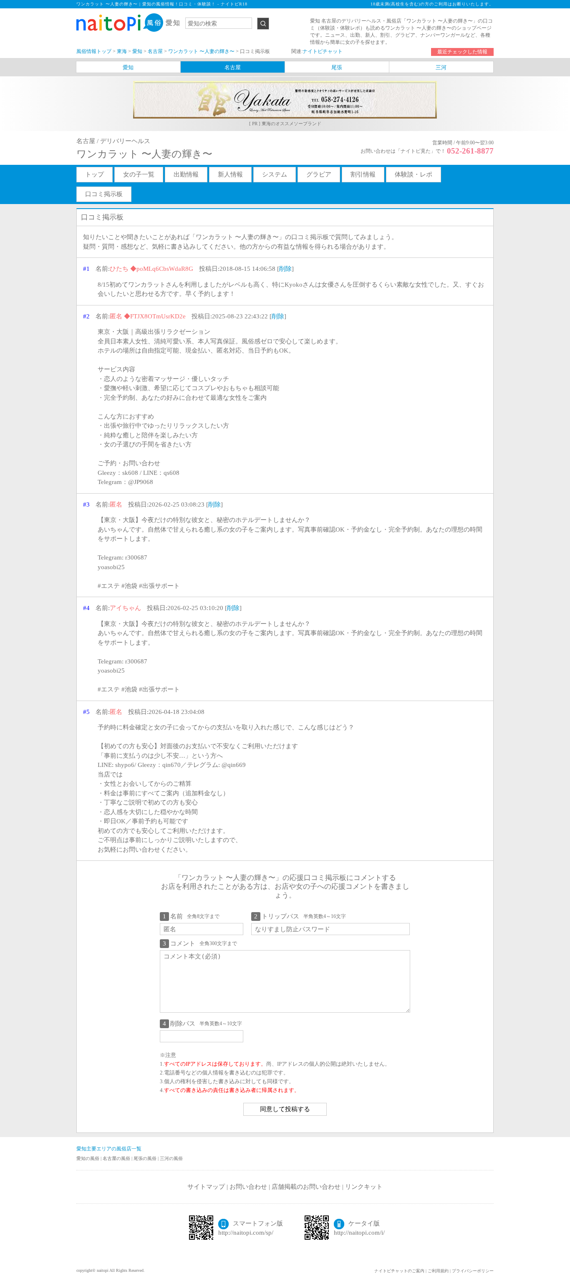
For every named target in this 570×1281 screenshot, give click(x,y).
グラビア (318, 174)
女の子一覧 (138, 174)
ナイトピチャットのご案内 (399, 1270)
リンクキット (364, 1186)
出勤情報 (186, 174)
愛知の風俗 (88, 1158)
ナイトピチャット (323, 51)
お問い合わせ (248, 1186)
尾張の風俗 (146, 1158)
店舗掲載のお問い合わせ (306, 1186)
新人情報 (230, 174)
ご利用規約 (438, 1270)
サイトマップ (206, 1186)
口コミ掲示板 (104, 194)
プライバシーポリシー (473, 1270)
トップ (94, 174)
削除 (285, 268)
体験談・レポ (413, 174)
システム (274, 174)
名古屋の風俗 (117, 1158)
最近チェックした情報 (462, 52)
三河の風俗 (171, 1158)
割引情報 (363, 174)
